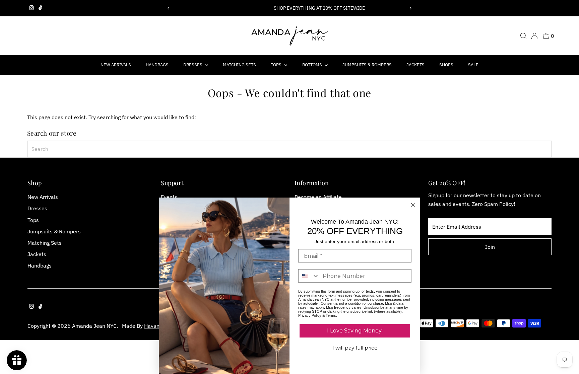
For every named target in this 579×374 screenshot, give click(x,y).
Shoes (446, 65)
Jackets (415, 65)
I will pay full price (355, 348)
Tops (276, 65)
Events (169, 197)
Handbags (157, 65)
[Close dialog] (413, 205)
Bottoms (312, 65)
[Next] (410, 8)
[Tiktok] (40, 8)
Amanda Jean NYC (94, 325)
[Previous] (168, 8)
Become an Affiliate (318, 197)
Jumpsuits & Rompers (367, 65)
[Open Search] (523, 36)
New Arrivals (116, 65)
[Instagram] (31, 8)
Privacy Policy (309, 315)
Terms (331, 315)
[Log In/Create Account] (534, 36)
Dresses (193, 65)
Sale (473, 65)
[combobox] (289, 149)
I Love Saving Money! (355, 330)
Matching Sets (239, 65)
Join (490, 246)
